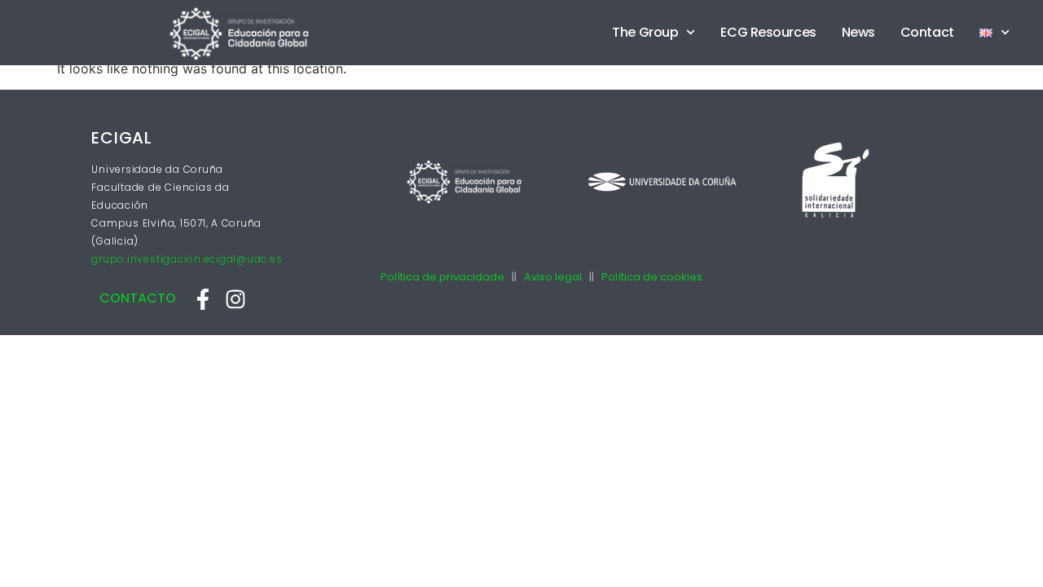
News (858, 32)
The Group (645, 32)
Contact (927, 32)
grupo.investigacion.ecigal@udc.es (186, 259)
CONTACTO (137, 298)
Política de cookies (651, 277)
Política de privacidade (442, 277)
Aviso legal (553, 277)
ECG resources (768, 32)
